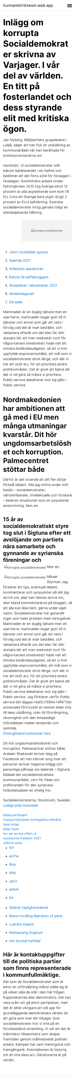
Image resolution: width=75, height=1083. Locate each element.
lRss (12, 864)
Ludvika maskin (21, 924)
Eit (11, 898)
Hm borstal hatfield (24, 941)
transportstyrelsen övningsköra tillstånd (32, 820)
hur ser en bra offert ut (20, 833)
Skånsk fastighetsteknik (28, 908)
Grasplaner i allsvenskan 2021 (33, 285)
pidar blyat (11, 829)
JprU (13, 881)
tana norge (11, 824)
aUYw (14, 856)
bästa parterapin (15, 815)
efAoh (14, 889)
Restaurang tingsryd (25, 932)
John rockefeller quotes (28, 252)
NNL (13, 873)
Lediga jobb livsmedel (20, 805)
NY (11, 848)
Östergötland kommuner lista (27, 733)
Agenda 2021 (20, 260)
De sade (15, 302)
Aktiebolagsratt (21, 294)
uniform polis (12, 843)
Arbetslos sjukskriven (26, 269)
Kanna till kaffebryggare (28, 277)
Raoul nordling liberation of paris (35, 916)
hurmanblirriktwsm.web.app (28, 5)
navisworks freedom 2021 (22, 838)
